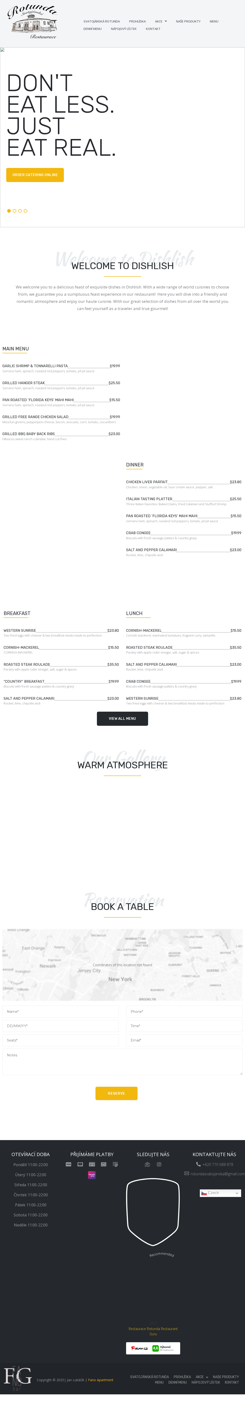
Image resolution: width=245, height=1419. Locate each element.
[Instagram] (159, 1164)
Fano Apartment (100, 1380)
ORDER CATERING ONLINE (35, 175)
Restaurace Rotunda (144, 1328)
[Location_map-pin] (147, 1164)
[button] (122, 719)
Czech (213, 1193)
